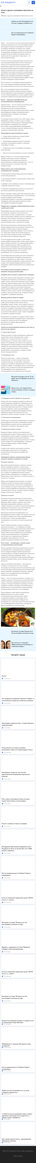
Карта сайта (18, 1156)
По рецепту (8, 2)
